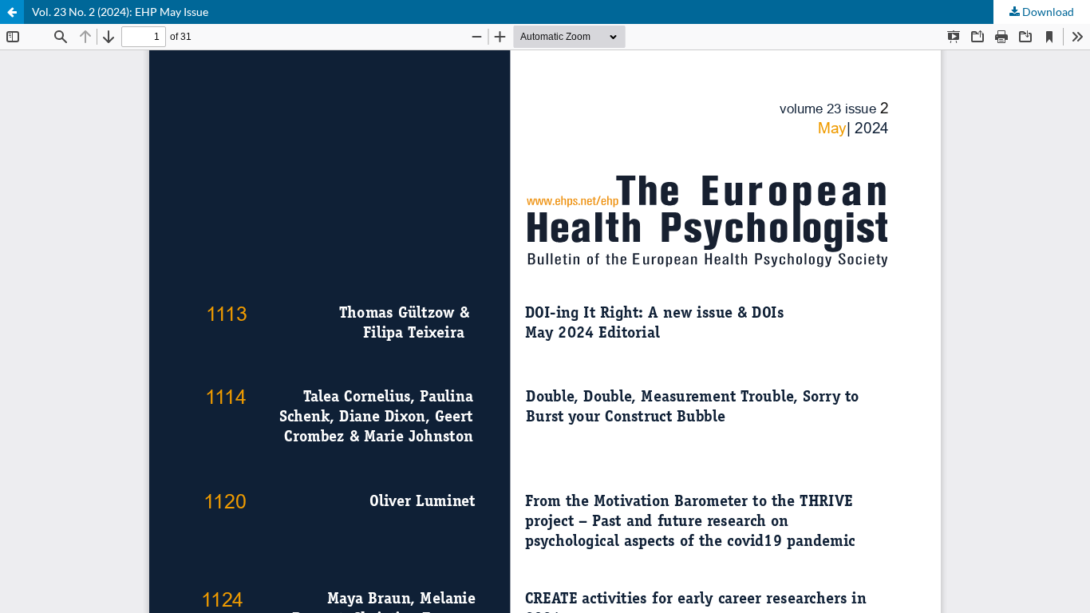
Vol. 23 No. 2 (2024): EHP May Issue (120, 11)
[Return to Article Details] (12, 12)
